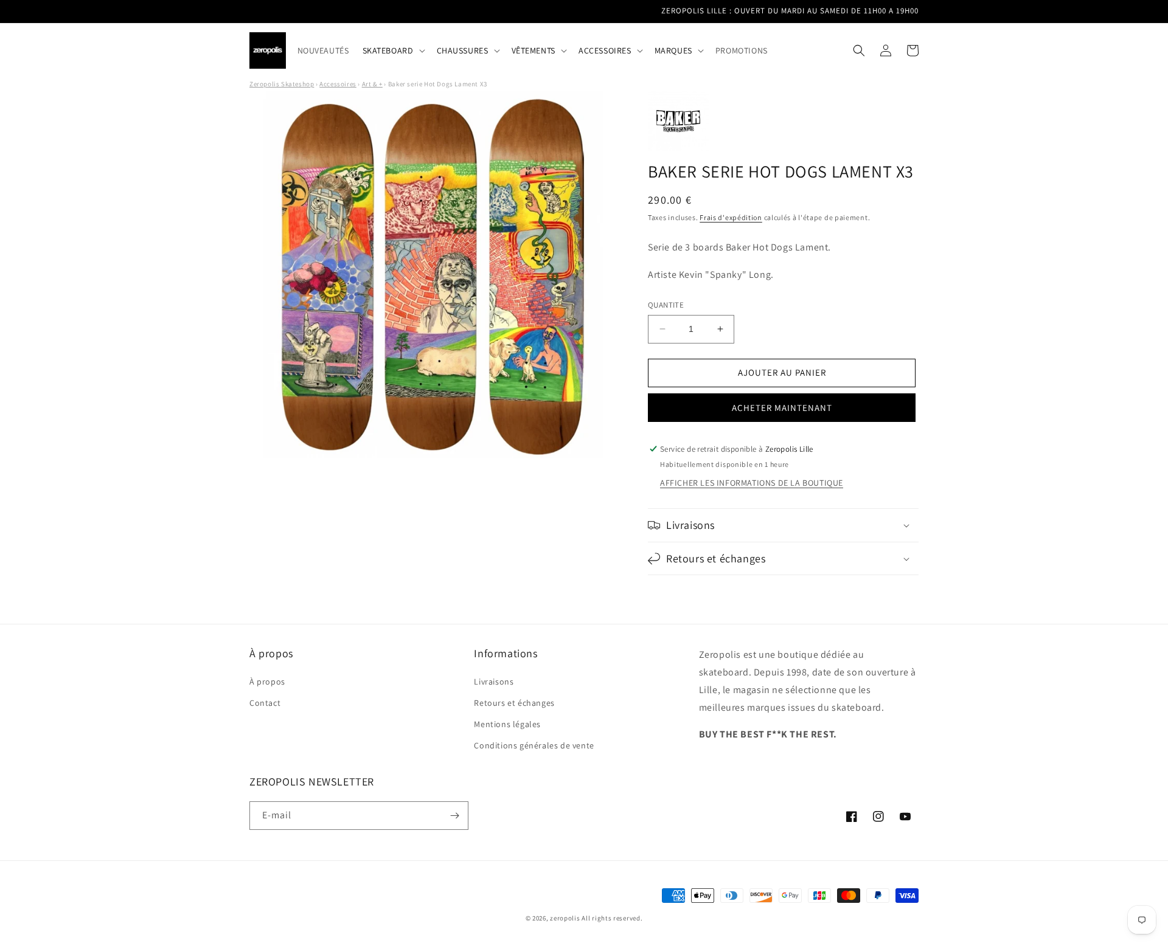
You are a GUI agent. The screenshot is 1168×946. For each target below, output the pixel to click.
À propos (267, 681)
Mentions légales (507, 724)
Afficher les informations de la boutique (751, 482)
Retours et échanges (514, 702)
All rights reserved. (612, 918)
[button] (393, 50)
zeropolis (565, 918)
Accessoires (337, 84)
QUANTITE (666, 305)
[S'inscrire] (454, 815)
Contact (264, 702)
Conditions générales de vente (534, 745)
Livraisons (493, 681)
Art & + (372, 84)
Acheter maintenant (782, 407)
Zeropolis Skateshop (281, 84)
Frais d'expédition (731, 217)
